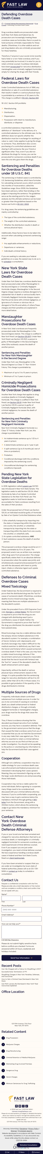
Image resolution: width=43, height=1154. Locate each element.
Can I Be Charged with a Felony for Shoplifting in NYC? (21, 969)
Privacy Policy (33, 1129)
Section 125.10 (15, 402)
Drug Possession (12, 1038)
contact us (13, 871)
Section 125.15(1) (24, 336)
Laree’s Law (27, 486)
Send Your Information (20, 958)
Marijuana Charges (13, 1044)
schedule (7, 262)
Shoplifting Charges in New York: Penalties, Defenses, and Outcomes (21, 975)
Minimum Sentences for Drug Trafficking (20, 1083)
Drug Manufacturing (13, 1051)
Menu (39, 5)
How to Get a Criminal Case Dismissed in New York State (20, 980)
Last (24, 902)
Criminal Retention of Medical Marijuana (20, 1057)
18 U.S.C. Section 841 (30, 98)
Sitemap (14, 1131)
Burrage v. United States (16, 612)
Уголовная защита (25, 1131)
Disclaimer (23, 1129)
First (3, 902)
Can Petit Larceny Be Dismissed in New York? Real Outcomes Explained (20, 985)
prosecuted (15, 67)
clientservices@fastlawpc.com (22, 1111)
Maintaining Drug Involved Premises (19, 1064)
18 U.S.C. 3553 (23, 204)
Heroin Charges (11, 1077)
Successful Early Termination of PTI (14, 972)
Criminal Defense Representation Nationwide (19, 23)
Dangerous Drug (12, 1070)
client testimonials (16, 858)
